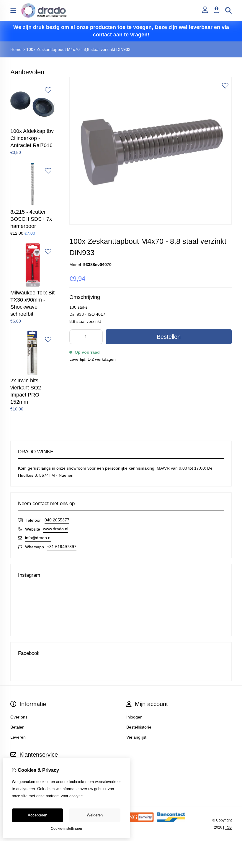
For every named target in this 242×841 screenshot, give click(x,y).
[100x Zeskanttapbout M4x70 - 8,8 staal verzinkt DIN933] (150, 223)
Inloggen (134, 717)
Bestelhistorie (138, 727)
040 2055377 (57, 520)
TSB (228, 827)
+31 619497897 (61, 546)
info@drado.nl (38, 537)
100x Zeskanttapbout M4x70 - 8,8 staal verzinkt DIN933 (78, 49)
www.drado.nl (55, 528)
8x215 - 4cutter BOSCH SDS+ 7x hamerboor (31, 219)
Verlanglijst (136, 737)
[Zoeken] (228, 10)
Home (16, 49)
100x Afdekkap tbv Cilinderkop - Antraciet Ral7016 (32, 138)
